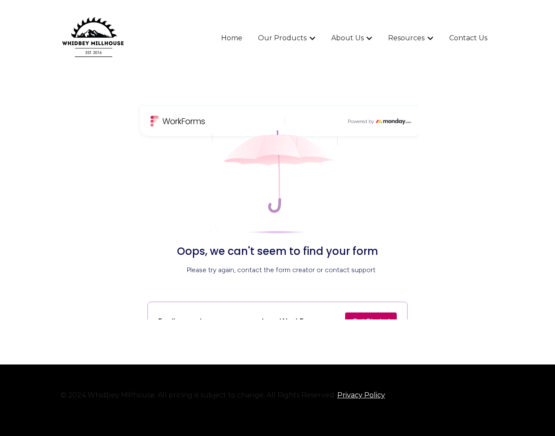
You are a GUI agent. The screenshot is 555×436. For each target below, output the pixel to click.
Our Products (282, 38)
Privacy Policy (361, 395)
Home (231, 38)
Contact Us (468, 38)
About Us (347, 38)
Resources (406, 38)
